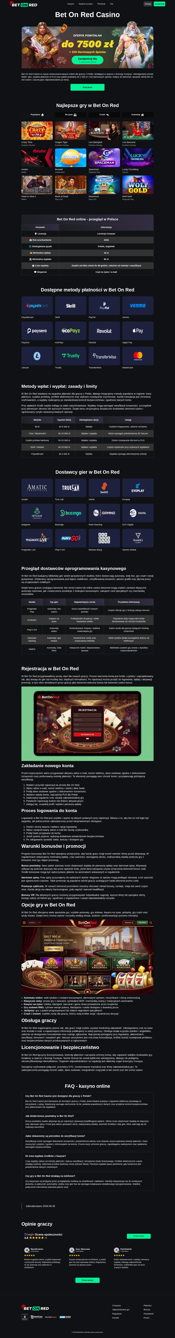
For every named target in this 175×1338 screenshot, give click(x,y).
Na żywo (69, 115)
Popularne (35, 115)
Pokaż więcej (87, 1280)
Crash (102, 115)
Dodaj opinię (138, 1236)
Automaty (135, 115)
